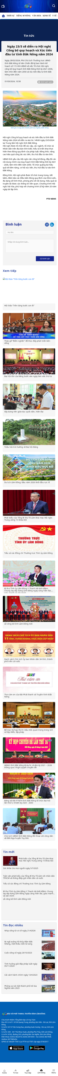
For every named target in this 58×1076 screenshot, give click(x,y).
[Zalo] (52, 224)
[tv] (2, 5)
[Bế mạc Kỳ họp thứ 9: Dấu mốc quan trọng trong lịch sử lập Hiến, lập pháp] (29, 715)
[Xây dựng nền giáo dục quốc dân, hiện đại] (29, 397)
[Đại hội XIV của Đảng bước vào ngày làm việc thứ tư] (29, 361)
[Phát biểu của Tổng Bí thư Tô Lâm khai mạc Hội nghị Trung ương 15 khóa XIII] (29, 503)
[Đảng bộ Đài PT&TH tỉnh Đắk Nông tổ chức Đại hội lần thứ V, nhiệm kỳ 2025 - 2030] (29, 786)
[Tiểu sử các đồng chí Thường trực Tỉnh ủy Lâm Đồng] (29, 538)
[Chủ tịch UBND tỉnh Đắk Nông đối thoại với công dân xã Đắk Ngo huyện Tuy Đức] (29, 821)
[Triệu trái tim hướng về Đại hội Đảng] (29, 432)
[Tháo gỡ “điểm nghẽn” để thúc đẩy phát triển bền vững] (29, 326)
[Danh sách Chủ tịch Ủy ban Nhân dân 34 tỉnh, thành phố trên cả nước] (29, 644)
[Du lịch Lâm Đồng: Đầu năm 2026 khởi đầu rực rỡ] (29, 467)
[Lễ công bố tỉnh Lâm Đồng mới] (29, 609)
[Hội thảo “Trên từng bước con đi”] (29, 291)
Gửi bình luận (45, 259)
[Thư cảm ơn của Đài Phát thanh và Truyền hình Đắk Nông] (29, 680)
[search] (53, 5)
